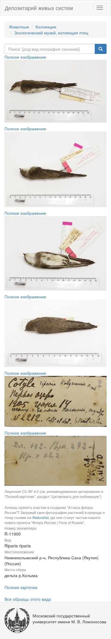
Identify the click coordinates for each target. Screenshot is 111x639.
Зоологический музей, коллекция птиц (51, 33)
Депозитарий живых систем (39, 8)
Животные (19, 27)
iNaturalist (40, 517)
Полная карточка (20, 587)
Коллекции (46, 27)
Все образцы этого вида (27, 599)
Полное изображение (25, 57)
